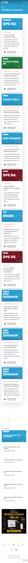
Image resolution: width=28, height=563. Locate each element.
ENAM (13, 224)
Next (8, 419)
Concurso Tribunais (8, 224)
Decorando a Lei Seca (11, 51)
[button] (26, 2)
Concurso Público (7, 32)
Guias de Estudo (15, 146)
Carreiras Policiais (7, 71)
